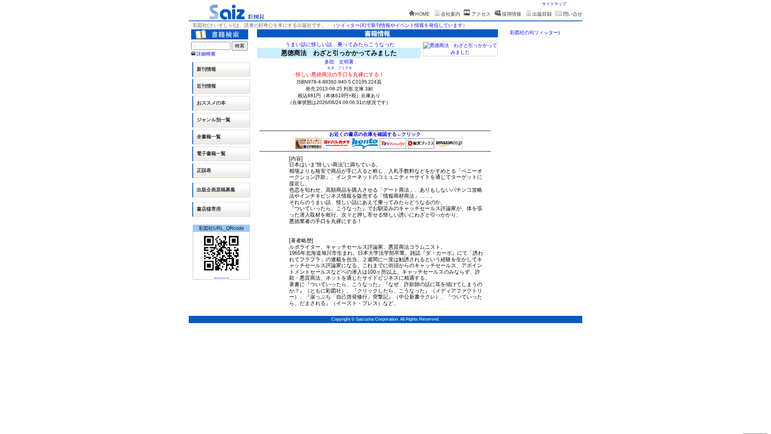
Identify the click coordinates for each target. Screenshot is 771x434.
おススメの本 (211, 103)
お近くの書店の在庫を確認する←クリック (375, 134)
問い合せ (572, 14)
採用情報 (511, 14)
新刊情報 (206, 69)
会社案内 (450, 14)
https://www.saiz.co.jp (221, 278)
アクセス (481, 14)
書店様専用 (209, 209)
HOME (422, 14)
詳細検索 (206, 54)
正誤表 (204, 170)
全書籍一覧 (209, 136)
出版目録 (542, 14)
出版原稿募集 (216, 189)
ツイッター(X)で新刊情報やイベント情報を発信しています (399, 25)
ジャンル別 (213, 120)
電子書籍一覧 (211, 153)
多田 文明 (336, 61)
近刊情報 (206, 86)
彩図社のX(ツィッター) (535, 32)
